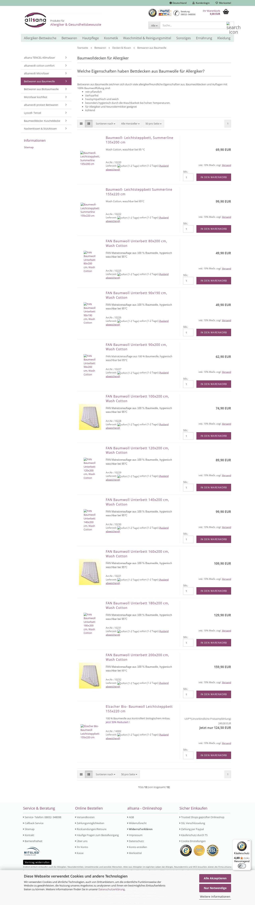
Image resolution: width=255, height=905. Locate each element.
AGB (131, 817)
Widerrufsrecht (137, 823)
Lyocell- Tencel (32, 113)
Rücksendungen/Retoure (91, 829)
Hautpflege (90, 38)
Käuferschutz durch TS (194, 835)
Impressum (135, 835)
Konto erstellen (137, 847)
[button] (178, 3)
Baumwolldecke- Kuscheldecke (42, 121)
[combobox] (105, 124)
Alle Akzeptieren (215, 878)
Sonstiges (183, 38)
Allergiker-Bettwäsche (40, 38)
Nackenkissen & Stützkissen (40, 128)
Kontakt (29, 835)
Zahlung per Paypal (192, 829)
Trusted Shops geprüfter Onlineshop (202, 817)
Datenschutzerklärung (111, 889)
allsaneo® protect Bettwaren (41, 105)
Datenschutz (136, 841)
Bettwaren (69, 38)
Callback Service (33, 823)
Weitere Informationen (215, 896)
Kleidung (223, 38)
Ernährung (204, 38)
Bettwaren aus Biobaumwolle (41, 89)
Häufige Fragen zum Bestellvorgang (97, 835)
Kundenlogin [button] (202, 3)
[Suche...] (230, 25)
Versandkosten (85, 817)
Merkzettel (224, 3)
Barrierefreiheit (33, 841)
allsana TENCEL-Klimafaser (39, 57)
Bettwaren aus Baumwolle (39, 81)
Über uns (81, 841)
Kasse (79, 853)
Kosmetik (111, 38)
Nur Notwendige (215, 888)
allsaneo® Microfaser (36, 73)
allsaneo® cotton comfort (39, 65)
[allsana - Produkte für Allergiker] (83, 20)
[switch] (242, 866)
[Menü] (248, 841)
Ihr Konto (82, 847)
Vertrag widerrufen (37, 862)
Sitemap (29, 147)
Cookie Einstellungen (193, 841)
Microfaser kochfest (35, 97)
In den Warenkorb (214, 177)
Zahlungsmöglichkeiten (90, 823)
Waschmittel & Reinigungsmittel (147, 38)
